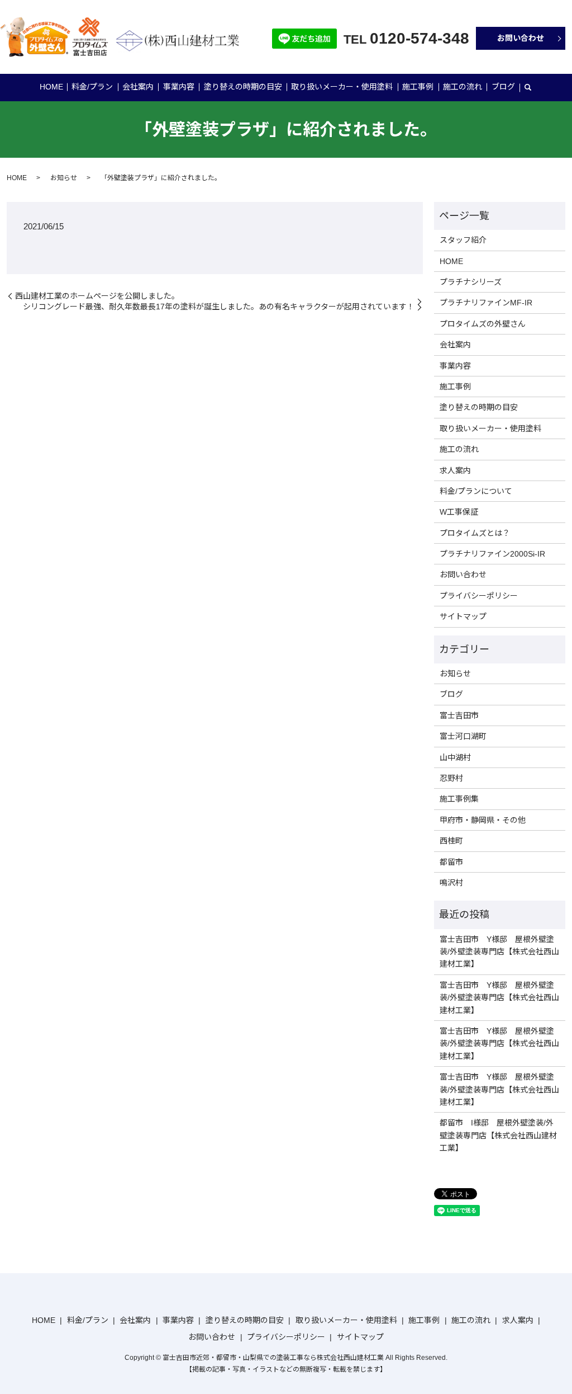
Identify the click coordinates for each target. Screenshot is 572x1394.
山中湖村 (455, 757)
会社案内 (138, 86)
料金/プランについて (476, 491)
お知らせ (63, 178)
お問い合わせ (520, 38)
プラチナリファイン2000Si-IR (492, 553)
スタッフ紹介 (463, 240)
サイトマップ (463, 616)
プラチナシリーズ (471, 281)
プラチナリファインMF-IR (486, 302)
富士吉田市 (459, 715)
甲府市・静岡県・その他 (483, 820)
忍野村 (451, 778)
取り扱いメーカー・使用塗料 (342, 86)
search (527, 87)
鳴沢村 (451, 882)
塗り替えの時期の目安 (243, 86)
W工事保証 (459, 511)
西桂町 (451, 840)
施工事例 (417, 86)
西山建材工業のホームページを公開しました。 (97, 295)
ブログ (503, 86)
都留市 (451, 862)
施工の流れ (462, 86)
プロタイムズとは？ (475, 533)
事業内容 (178, 86)
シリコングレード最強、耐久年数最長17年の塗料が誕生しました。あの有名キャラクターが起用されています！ (218, 306)
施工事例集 (459, 798)
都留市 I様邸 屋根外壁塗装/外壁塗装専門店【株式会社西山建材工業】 (498, 1135)
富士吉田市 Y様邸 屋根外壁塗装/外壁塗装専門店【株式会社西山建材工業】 (499, 952)
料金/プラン (92, 86)
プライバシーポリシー (479, 595)
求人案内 (455, 470)
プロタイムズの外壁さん (483, 323)
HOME (51, 86)
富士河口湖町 (463, 736)
